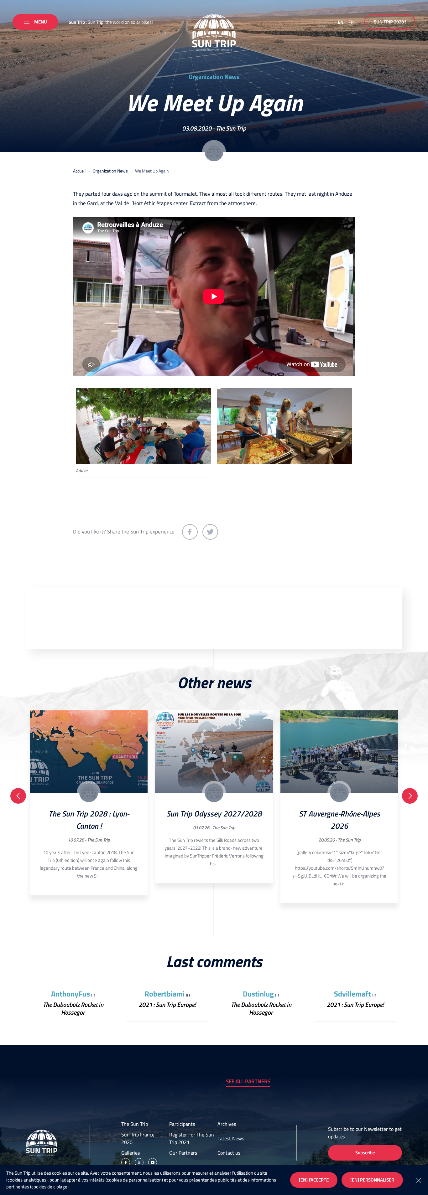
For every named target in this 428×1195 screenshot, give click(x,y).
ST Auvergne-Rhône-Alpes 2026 (339, 820)
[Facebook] (125, 1162)
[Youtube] (152, 1162)
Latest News (230, 1138)
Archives (226, 1124)
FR (351, 22)
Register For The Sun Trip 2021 (191, 1138)
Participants (182, 1124)
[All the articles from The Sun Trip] (214, 152)
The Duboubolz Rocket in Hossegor (73, 1008)
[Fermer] (418, 1180)
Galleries (130, 1152)
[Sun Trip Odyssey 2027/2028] (214, 751)
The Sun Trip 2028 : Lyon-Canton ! (89, 820)
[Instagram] (139, 1162)
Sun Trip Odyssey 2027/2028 (214, 814)
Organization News (214, 76)
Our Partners (183, 1152)
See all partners (248, 1081)
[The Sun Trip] (214, 32)
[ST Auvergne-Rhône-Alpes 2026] (339, 751)
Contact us (228, 1152)
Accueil (79, 170)
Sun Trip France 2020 (137, 1138)
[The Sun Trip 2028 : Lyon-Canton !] (89, 751)
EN (340, 22)
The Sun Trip (231, 128)
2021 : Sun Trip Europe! (167, 1004)
